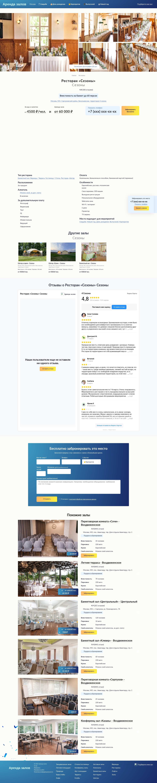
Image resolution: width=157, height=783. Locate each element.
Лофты (114, 771)
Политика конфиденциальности (43, 772)
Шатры (96, 778)
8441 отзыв (98, 529)
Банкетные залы (99, 771)
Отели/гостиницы (82, 764)
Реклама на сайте (39, 769)
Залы (114, 775)
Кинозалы (97, 768)
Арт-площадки (80, 771)
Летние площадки (63, 768)
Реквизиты (37, 767)
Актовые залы (98, 764)
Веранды (115, 764)
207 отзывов (99, 605)
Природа (59, 771)
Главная (74, 75)
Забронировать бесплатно (130, 111)
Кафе (58, 778)
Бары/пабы (60, 775)
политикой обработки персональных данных (82, 499)
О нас (35, 765)
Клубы (77, 778)
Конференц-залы (81, 768)
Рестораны (82, 75)
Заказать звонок (141, 208)
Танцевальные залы (63, 764)
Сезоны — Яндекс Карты (109, 429)
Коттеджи (97, 775)
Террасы (78, 775)
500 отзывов (87, 90)
